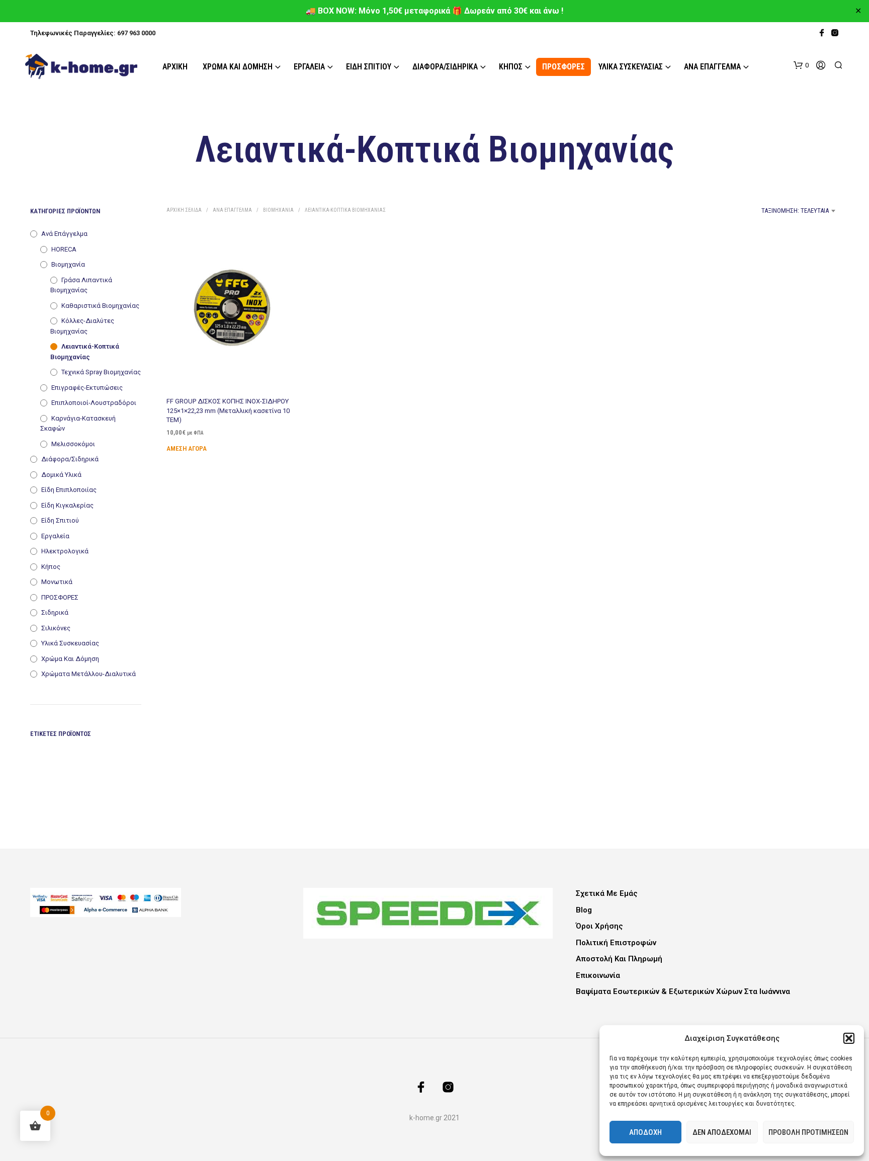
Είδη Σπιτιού (368, 66)
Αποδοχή (645, 1132)
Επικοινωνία (598, 975)
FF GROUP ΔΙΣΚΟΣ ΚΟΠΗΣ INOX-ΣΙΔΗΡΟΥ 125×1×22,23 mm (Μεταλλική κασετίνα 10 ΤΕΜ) (228, 410)
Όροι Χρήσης (599, 926)
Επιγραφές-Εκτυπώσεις (87, 387)
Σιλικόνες (55, 628)
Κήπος (511, 66)
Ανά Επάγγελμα (712, 66)
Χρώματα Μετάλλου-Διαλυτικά (88, 674)
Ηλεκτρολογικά (65, 551)
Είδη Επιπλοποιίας (69, 489)
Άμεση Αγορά (186, 448)
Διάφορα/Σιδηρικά (445, 66)
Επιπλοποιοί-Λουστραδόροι (93, 402)
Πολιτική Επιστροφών (616, 942)
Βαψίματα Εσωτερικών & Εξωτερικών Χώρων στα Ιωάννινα (683, 991)
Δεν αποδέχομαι (721, 1132)
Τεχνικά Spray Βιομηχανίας (101, 372)
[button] (849, 1038)
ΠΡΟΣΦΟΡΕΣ (563, 66)
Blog (584, 910)
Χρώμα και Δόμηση (238, 66)
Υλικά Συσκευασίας (630, 66)
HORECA (63, 249)
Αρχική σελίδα (184, 210)
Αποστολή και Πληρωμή (619, 958)
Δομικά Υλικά (61, 474)
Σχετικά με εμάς (607, 893)
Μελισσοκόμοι (73, 444)
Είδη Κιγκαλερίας (67, 505)
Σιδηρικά (54, 612)
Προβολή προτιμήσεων (808, 1132)
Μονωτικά (56, 582)
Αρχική (175, 66)
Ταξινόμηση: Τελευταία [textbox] (795, 210)
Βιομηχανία (68, 264)
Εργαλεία (309, 66)
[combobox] (757, 211)
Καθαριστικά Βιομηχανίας (100, 305)
